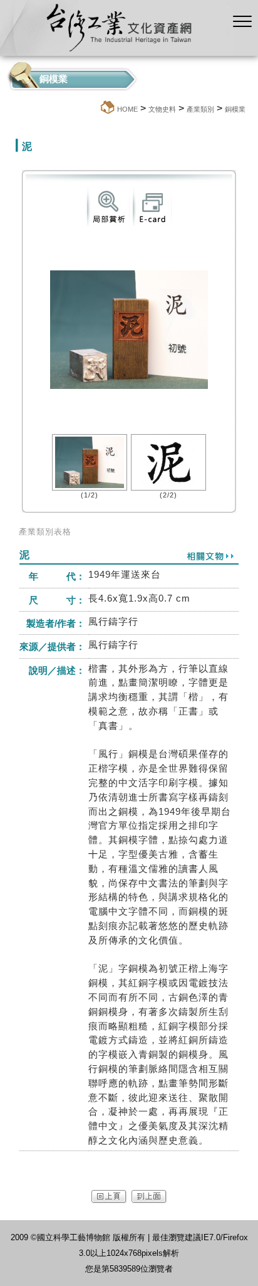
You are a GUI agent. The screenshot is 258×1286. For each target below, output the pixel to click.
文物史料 (162, 109)
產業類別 (200, 109)
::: (95, 109)
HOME (127, 109)
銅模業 (235, 109)
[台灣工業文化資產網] (116, 52)
